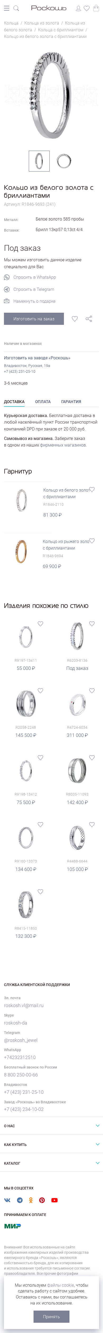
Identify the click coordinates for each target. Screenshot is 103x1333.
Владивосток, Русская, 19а (27, 366)
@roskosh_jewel (21, 1040)
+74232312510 (20, 1057)
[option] (51, 95)
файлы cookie (60, 1285)
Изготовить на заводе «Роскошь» (37, 357)
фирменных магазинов (63, 445)
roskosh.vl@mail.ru (24, 1005)
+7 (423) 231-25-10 (19, 371)
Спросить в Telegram (33, 289)
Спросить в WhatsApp (34, 277)
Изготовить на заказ (33, 318)
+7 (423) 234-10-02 (24, 1109)
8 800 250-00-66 (21, 1074)
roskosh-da (15, 1023)
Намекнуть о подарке (34, 301)
